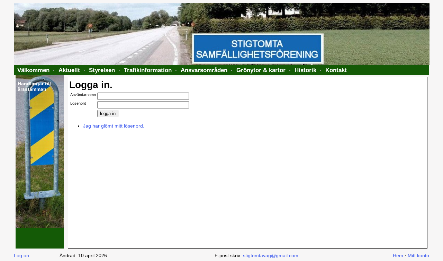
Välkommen (33, 70)
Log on (21, 255)
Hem (398, 255)
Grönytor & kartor (261, 70)
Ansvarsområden (204, 70)
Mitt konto (418, 255)
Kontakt (336, 70)
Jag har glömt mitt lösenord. (113, 126)
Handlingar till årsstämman (34, 86)
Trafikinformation (148, 70)
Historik (305, 70)
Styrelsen (102, 70)
